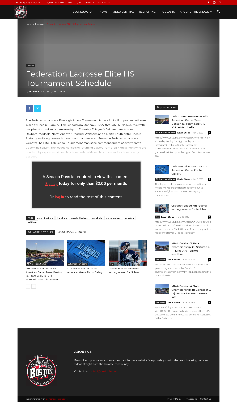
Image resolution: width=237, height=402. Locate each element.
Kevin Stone (183, 133)
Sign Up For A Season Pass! (59, 2)
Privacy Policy (174, 398)
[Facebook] (208, 2)
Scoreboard (82, 11)
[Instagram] (214, 2)
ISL (111, 264)
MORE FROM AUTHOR (71, 232)
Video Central (123, 11)
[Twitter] (220, 2)
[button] (218, 12)
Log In (78, 2)
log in (59, 197)
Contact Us (89, 2)
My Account (191, 398)
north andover (113, 218)
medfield (97, 218)
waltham (31, 222)
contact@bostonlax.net (103, 371)
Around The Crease (194, 11)
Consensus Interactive (56, 398)
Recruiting (147, 11)
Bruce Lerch (35, 91)
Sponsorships (103, 2)
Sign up (51, 183)
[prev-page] (28, 286)
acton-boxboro (45, 218)
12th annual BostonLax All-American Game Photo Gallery (189, 170)
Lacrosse (39, 24)
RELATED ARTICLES (40, 232)
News (103, 11)
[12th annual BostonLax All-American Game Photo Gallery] (86, 253)
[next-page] (33, 286)
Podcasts (167, 11)
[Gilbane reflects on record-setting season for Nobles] (128, 253)
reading (129, 218)
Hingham (62, 218)
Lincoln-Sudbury (79, 218)
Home (29, 24)
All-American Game (36, 264)
